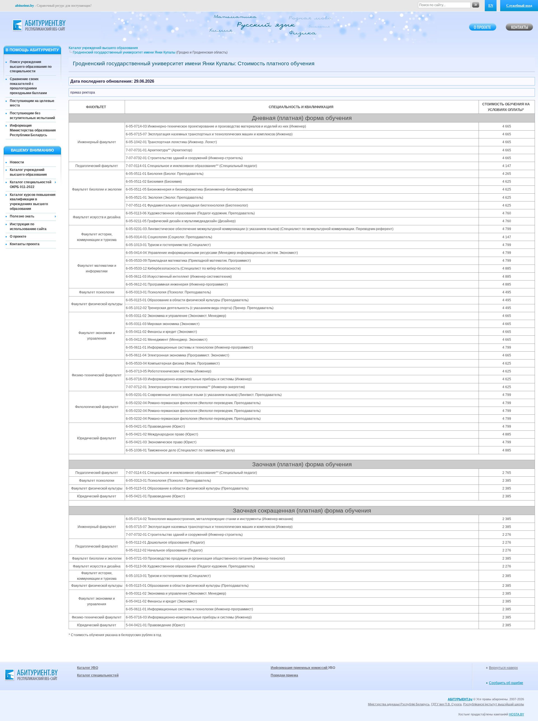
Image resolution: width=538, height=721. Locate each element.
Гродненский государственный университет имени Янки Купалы (124, 52)
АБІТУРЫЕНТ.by (460, 699)
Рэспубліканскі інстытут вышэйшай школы (493, 704)
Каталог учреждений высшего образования (28, 172)
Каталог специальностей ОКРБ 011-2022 (30, 184)
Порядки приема (284, 675)
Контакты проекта (25, 244)
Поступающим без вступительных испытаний (32, 115)
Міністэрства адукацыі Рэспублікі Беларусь (399, 704)
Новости (17, 162)
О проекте (18, 236)
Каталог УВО (87, 668)
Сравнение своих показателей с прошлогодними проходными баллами (28, 86)
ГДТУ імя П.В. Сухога (446, 704)
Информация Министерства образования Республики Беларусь (33, 130)
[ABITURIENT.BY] (39, 25)
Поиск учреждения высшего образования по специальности (31, 66)
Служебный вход (519, 6)
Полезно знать (22, 216)
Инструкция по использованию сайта (28, 226)
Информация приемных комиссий (299, 668)
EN (490, 6)
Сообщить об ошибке (506, 683)
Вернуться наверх (503, 668)
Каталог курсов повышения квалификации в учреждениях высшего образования (32, 202)
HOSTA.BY (516, 714)
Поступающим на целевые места (32, 103)
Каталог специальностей (98, 675)
